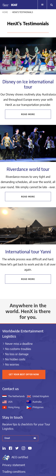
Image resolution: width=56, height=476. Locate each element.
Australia (36, 401)
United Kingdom (40, 396)
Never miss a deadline (19, 343)
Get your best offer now (24, 374)
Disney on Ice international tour (28, 84)
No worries (12, 364)
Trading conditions (13, 471)
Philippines (38, 407)
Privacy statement (13, 465)
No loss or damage (16, 354)
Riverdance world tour (28, 169)
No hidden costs (15, 359)
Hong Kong (14, 407)
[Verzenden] (34, 438)
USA (10, 401)
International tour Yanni (28, 251)
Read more (28, 114)
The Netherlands (16, 396)
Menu (42, 4)
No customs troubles (18, 349)
